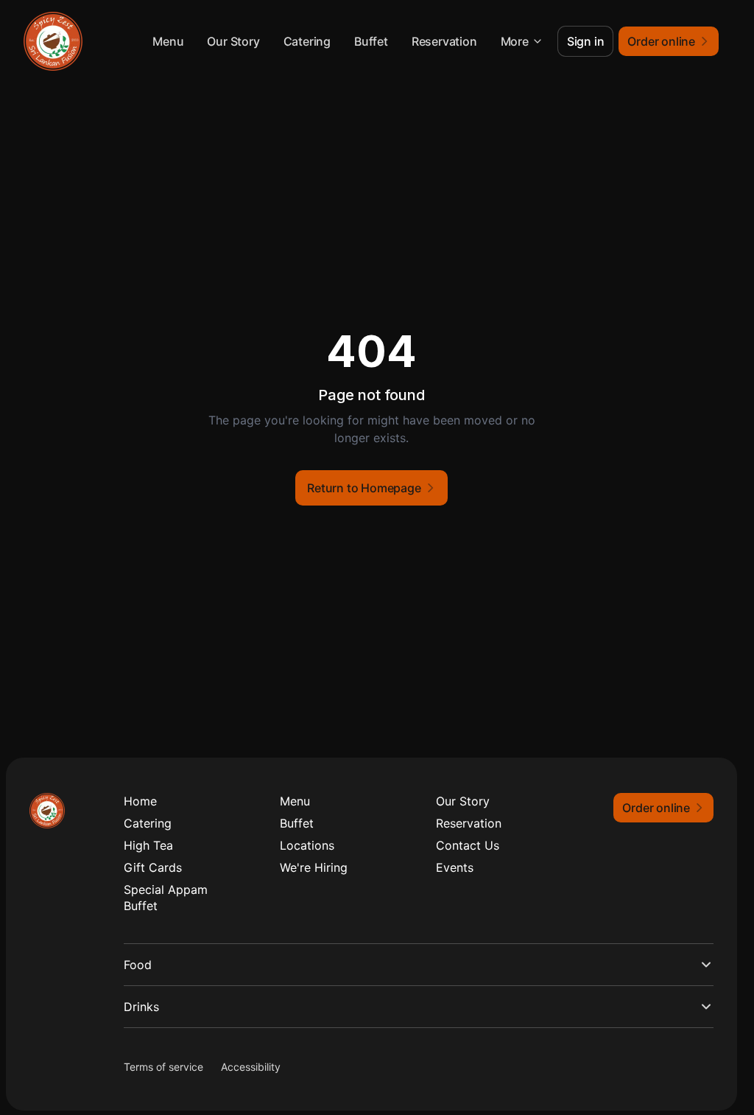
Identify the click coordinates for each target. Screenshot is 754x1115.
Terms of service (163, 1066)
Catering (307, 41)
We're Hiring (314, 867)
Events (454, 867)
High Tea (148, 845)
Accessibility (251, 1066)
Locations (307, 845)
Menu (167, 41)
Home (140, 801)
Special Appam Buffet (166, 897)
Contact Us (467, 845)
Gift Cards (153, 867)
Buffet (371, 41)
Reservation (444, 41)
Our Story (233, 41)
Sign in (586, 41)
